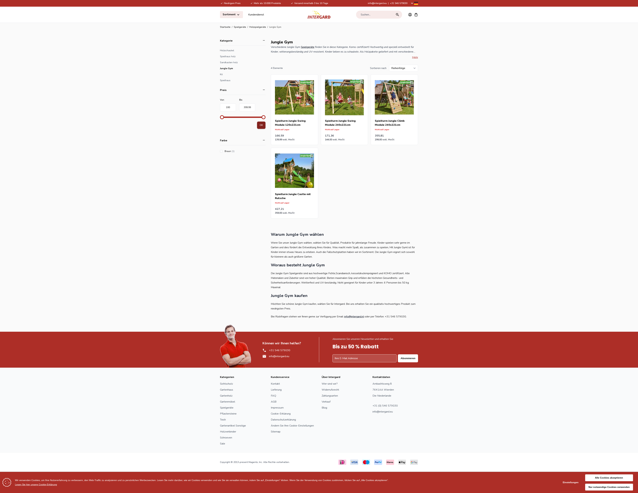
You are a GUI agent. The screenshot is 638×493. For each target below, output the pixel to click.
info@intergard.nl (354, 316)
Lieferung (276, 390)
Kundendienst (256, 14)
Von (222, 99)
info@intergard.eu (377, 3)
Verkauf (326, 402)
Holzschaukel (227, 50)
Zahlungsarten (330, 396)
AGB (273, 402)
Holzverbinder (228, 431)
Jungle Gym (226, 68)
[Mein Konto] (410, 15)
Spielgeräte (240, 27)
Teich (223, 420)
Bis (240, 99)
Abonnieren (408, 358)
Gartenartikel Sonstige (233, 425)
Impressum (277, 408)
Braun (239, 151)
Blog (324, 408)
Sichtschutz (226, 384)
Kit (221, 74)
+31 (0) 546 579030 (385, 406)
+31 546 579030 (398, 3)
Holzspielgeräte (257, 27)
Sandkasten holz (229, 62)
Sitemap (275, 431)
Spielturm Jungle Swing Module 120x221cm (290, 123)
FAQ (273, 396)
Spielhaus (225, 80)
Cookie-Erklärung (281, 414)
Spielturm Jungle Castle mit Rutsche (293, 196)
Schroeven (226, 437)
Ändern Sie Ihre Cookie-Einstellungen (292, 425)
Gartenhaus (226, 390)
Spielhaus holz (227, 56)
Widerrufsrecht (330, 390)
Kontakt (275, 384)
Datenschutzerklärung (283, 420)
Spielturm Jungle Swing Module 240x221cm (340, 123)
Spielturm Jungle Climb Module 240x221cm (390, 123)
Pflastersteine (228, 414)
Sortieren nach (378, 68)
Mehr (415, 57)
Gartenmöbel (227, 402)
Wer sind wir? (330, 384)
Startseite (225, 27)
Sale (222, 443)
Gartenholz (226, 396)
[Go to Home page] (319, 15)
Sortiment (229, 14)
